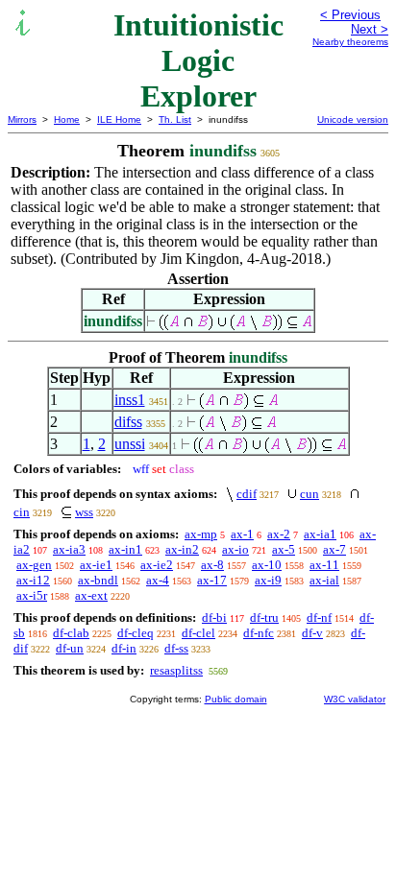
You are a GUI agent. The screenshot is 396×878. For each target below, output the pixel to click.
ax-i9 (268, 580)
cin (21, 512)
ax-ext (91, 595)
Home (67, 119)
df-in (123, 648)
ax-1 (242, 534)
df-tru (264, 617)
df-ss (176, 648)
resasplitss (176, 670)
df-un (70, 648)
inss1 (129, 400)
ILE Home (119, 119)
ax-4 (157, 580)
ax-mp (201, 534)
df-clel (198, 633)
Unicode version (352, 119)
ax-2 (278, 534)
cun (309, 493)
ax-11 (324, 565)
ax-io (235, 549)
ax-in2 (182, 549)
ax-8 (212, 565)
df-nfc (258, 633)
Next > (369, 29)
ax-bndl (98, 580)
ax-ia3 (69, 549)
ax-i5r (31, 595)
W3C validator (354, 699)
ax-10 (267, 565)
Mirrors (22, 119)
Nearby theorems (350, 41)
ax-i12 (33, 580)
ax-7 (334, 549)
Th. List (175, 119)
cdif (246, 493)
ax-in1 (125, 549)
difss (128, 422)
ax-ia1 (320, 534)
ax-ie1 (96, 565)
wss (84, 512)
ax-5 (283, 549)
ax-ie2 (156, 565)
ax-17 (212, 580)
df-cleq (135, 633)
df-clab (71, 633)
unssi (129, 444)
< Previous (350, 15)
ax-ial (324, 580)
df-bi (214, 617)
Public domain (236, 699)
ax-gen (34, 565)
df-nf (319, 617)
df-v (312, 633)
